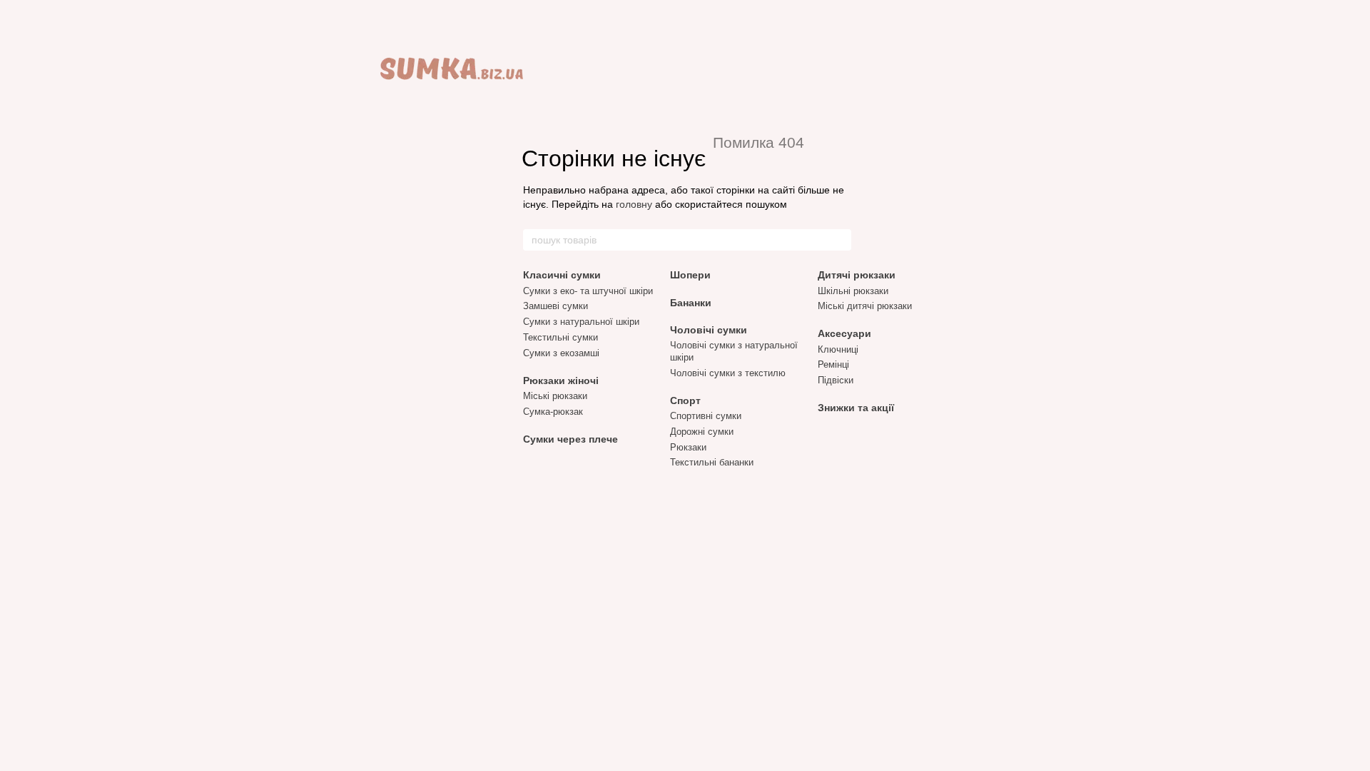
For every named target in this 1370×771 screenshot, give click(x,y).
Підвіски (835, 380)
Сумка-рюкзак (553, 411)
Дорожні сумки (702, 431)
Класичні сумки (562, 275)
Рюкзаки (688, 447)
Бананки (690, 302)
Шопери (690, 275)
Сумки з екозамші (561, 353)
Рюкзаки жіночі (561, 380)
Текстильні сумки (560, 337)
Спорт (685, 400)
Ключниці (838, 349)
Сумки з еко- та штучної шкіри (588, 291)
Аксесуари (844, 333)
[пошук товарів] (839, 240)
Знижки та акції (856, 407)
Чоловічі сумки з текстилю (728, 373)
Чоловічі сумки (708, 330)
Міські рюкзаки (555, 395)
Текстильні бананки (712, 462)
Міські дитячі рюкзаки (865, 306)
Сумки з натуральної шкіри (581, 321)
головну (634, 204)
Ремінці (833, 364)
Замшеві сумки (555, 306)
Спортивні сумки (705, 415)
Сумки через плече (570, 439)
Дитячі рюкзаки (856, 275)
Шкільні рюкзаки (853, 291)
